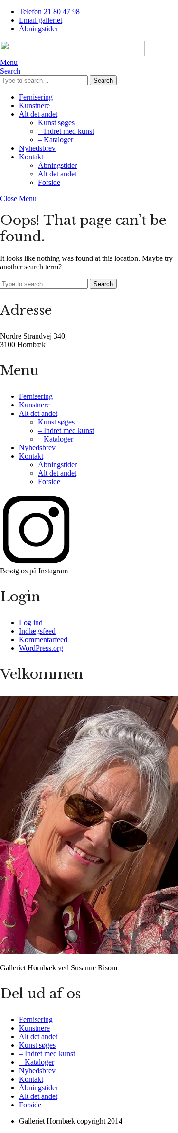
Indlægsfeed (37, 631)
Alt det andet (38, 114)
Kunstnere (34, 105)
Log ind (31, 622)
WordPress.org (41, 648)
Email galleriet (40, 20)
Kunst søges (56, 123)
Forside (49, 182)
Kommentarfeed (43, 640)
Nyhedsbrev (37, 148)
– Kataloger (55, 140)
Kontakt (31, 157)
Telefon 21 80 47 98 (49, 12)
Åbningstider (38, 29)
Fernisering (36, 97)
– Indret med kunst (66, 131)
